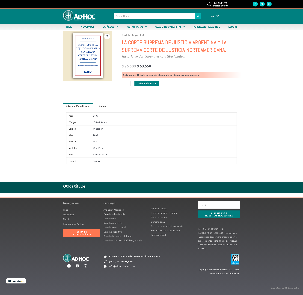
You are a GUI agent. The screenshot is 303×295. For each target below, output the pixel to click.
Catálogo (109, 26)
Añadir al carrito (147, 83)
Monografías (135, 26)
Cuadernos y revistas (168, 26)
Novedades (87, 26)
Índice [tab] (102, 106)
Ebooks (232, 26)
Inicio (69, 26)
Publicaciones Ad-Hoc (206, 26)
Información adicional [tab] (78, 106)
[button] (107, 36)
